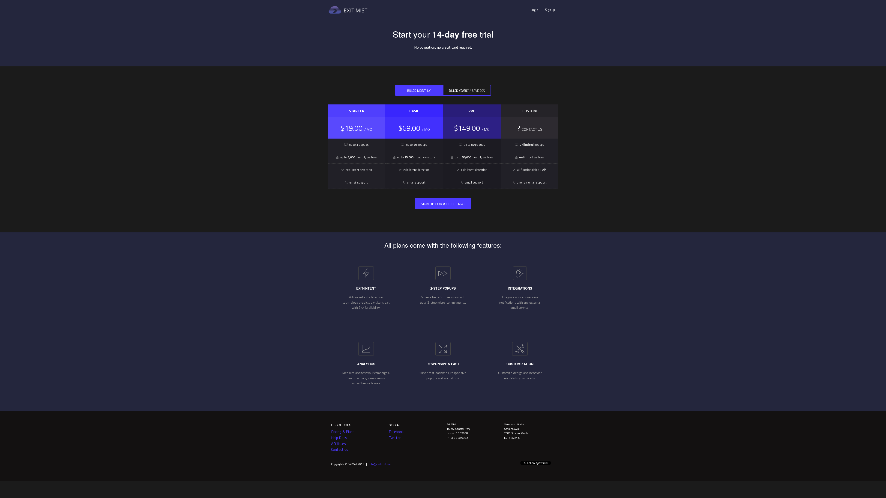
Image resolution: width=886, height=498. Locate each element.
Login (534, 9)
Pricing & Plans (342, 431)
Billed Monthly (419, 90)
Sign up (550, 9)
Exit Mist (348, 10)
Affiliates (338, 443)
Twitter (395, 437)
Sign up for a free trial (443, 204)
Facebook (396, 431)
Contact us (339, 449)
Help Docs (339, 437)
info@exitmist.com (380, 464)
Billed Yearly (467, 90)
